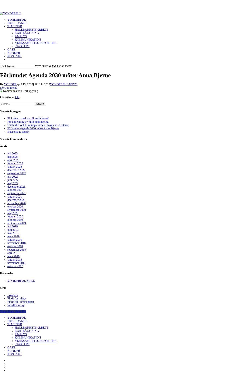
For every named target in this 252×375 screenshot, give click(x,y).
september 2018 (16, 249)
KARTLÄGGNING (27, 330)
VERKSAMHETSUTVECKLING (36, 340)
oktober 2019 (15, 219)
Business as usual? (18, 131)
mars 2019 (13, 236)
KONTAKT (14, 354)
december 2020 (16, 199)
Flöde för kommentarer (20, 301)
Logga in (12, 295)
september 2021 (16, 193)
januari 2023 (14, 166)
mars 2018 (13, 256)
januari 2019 (14, 239)
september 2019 (16, 223)
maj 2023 (12, 156)
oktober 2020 (15, 206)
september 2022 (16, 173)
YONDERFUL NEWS (63, 84)
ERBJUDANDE (17, 320)
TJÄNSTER (14, 324)
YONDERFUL (16, 317)
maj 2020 (12, 213)
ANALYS (21, 334)
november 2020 (16, 203)
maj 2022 (12, 183)
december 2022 (16, 170)
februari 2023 (15, 163)
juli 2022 (12, 176)
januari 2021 (14, 196)
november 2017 (16, 262)
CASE (11, 347)
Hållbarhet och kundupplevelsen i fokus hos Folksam (38, 125)
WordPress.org (16, 305)
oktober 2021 (15, 189)
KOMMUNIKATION (28, 337)
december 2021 (16, 186)
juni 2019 (12, 229)
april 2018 (13, 252)
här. (17, 97)
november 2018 (16, 243)
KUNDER (13, 350)
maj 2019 (12, 233)
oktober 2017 (15, 266)
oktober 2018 (15, 246)
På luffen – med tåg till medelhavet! (28, 118)
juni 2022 (12, 180)
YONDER (10, 84)
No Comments (8, 87)
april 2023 (13, 160)
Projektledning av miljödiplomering (28, 121)
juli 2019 (12, 226)
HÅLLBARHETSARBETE (32, 327)
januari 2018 (14, 259)
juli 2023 (12, 153)
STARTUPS (22, 344)
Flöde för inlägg (16, 298)
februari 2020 (15, 216)
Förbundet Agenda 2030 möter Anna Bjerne (33, 128)
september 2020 (16, 209)
